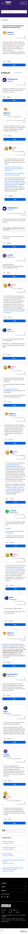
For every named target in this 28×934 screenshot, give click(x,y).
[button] (4, 61)
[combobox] (14, 11)
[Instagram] (4, 896)
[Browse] (2, 3)
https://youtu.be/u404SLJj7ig (11, 395)
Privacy (2, 912)
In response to (14, 116)
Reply (14, 65)
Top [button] (2, 930)
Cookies (10, 912)
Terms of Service (13, 909)
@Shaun (9, 644)
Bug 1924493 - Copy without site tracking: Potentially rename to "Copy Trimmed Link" (15, 489)
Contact (17, 912)
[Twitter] (2, 896)
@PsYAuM (4, 644)
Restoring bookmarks (7, 853)
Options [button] (26, 19)
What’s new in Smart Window (8, 847)
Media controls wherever (8, 841)
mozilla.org (3, 909)
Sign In (23, 3)
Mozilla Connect (8, 3)
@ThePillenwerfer (15, 645)
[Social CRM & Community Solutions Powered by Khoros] (24, 931)
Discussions (5, 19)
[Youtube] (7, 896)
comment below (18, 187)
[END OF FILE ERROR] (23, 72)
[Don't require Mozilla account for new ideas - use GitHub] (26, 72)
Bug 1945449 (20, 567)
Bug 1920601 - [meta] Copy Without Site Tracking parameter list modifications (14, 183)
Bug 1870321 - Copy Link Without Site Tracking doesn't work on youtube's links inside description (13, 168)
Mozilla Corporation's (7, 915)
